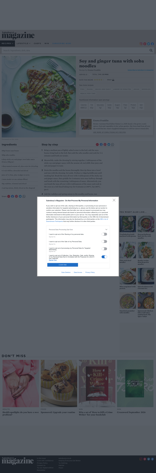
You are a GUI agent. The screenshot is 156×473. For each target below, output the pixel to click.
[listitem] (78, 229)
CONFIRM (63, 265)
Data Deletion (66, 272)
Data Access (78, 272)
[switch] (104, 234)
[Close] (115, 201)
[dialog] (78, 236)
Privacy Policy (90, 272)
